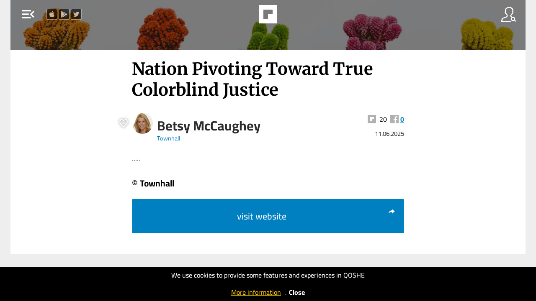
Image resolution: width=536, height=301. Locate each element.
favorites (245, 17)
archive (289, 17)
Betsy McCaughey (208, 125)
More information (256, 292)
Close (297, 292)
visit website (261, 216)
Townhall (168, 138)
